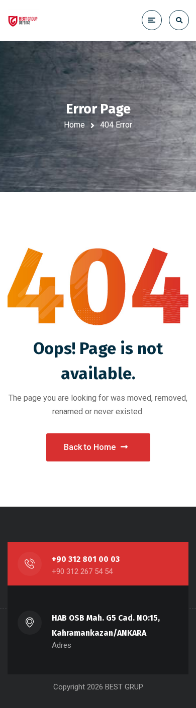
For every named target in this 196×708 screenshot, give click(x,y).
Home (74, 125)
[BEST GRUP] (39, 20)
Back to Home (90, 447)
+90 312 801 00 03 (86, 559)
